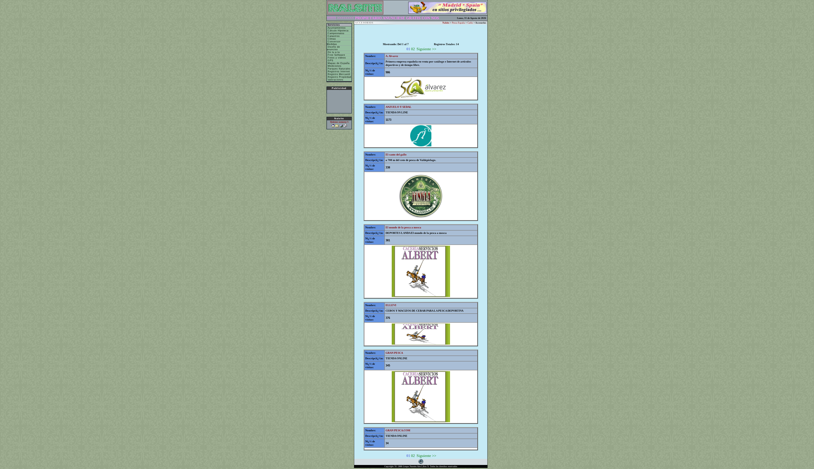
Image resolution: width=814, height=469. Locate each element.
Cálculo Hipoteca (337, 30)
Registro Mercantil (338, 74)
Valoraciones (335, 79)
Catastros (333, 36)
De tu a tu (333, 52)
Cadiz (470, 23)
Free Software (336, 55)
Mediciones (334, 66)
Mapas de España (338, 63)
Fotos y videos (336, 57)
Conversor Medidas (334, 42)
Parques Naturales (339, 68)
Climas (331, 38)
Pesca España (458, 23)
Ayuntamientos (336, 27)
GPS (330, 60)
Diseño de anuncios (333, 48)
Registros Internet (338, 71)
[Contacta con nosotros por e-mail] (345, 126)
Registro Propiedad (339, 77)
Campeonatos (335, 33)
